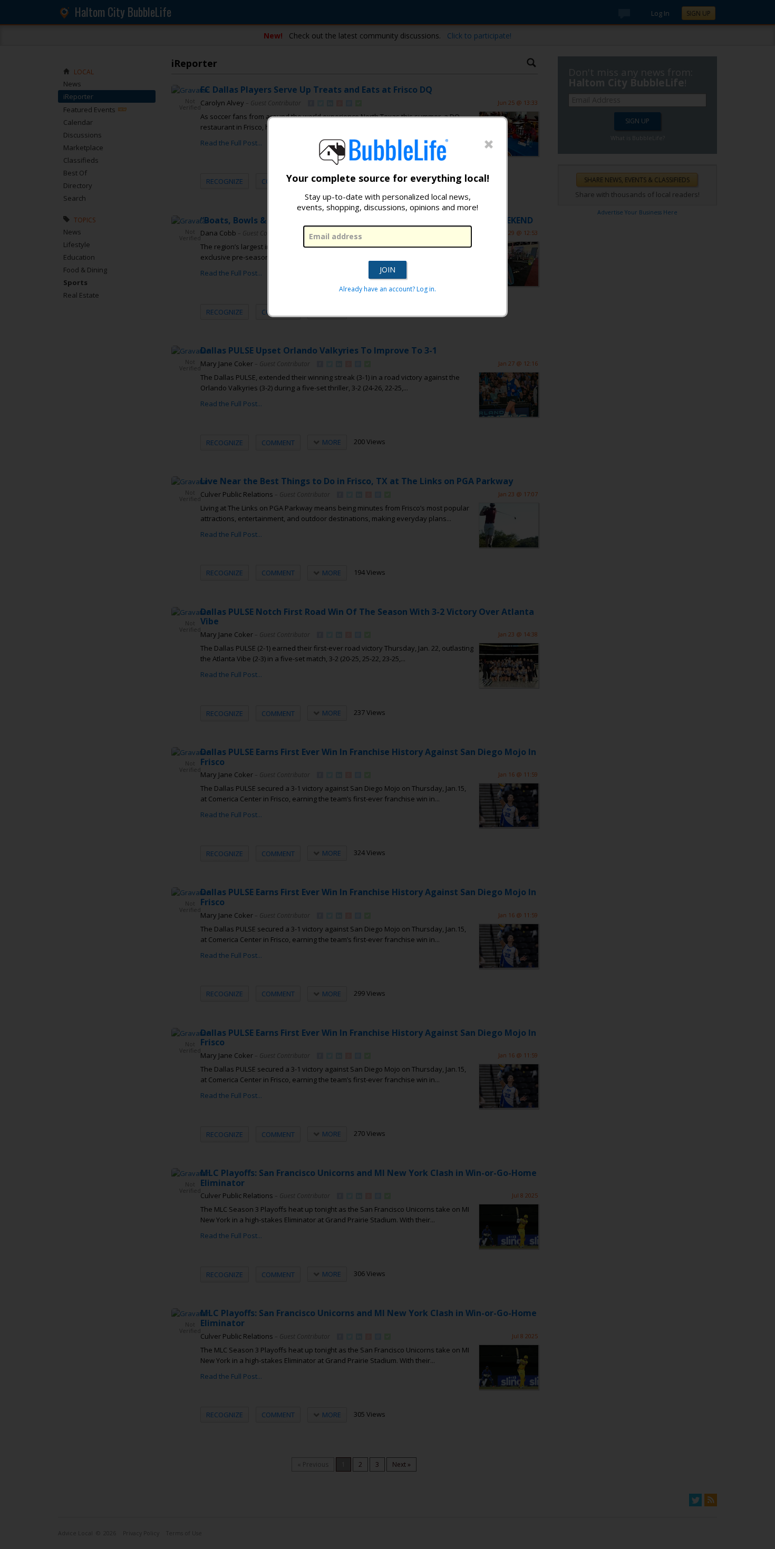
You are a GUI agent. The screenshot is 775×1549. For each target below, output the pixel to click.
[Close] (489, 145)
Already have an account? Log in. (387, 289)
